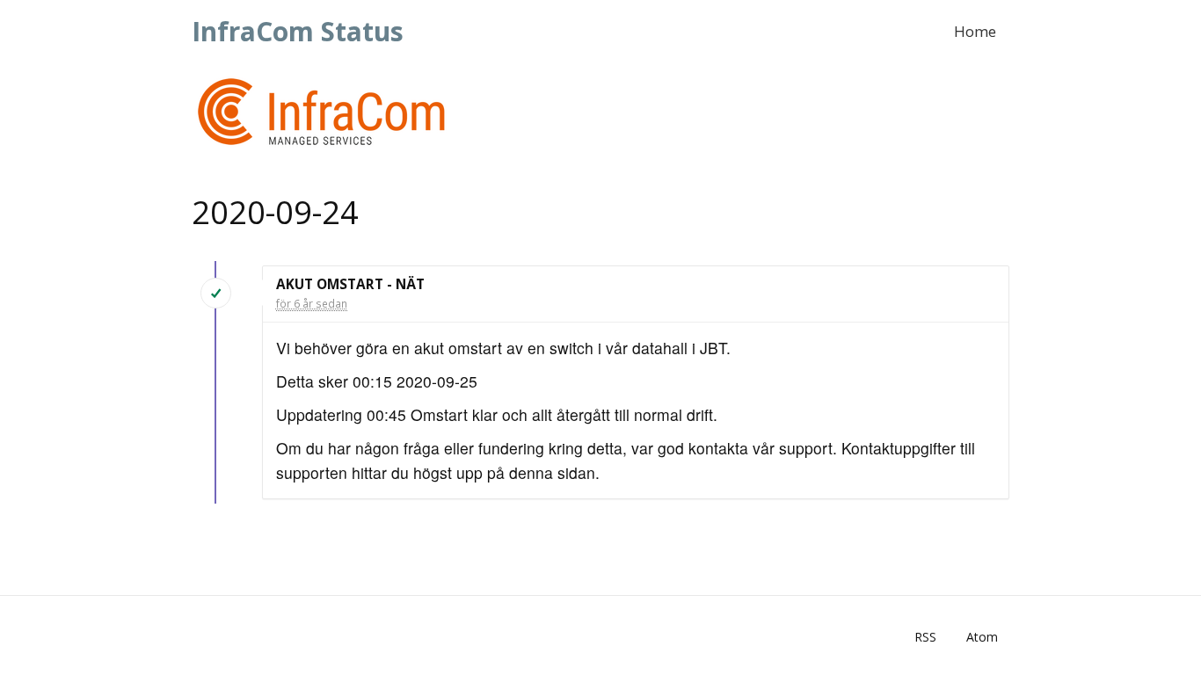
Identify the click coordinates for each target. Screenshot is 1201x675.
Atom (982, 636)
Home (975, 31)
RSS (925, 636)
